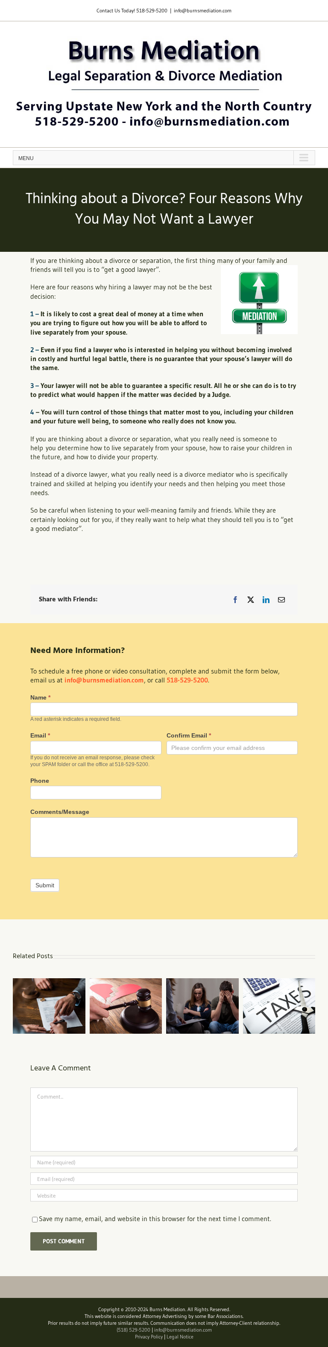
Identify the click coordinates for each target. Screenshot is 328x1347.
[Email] (281, 599)
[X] (250, 599)
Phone (39, 780)
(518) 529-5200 (133, 1330)
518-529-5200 (151, 10)
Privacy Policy (149, 1336)
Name (40, 697)
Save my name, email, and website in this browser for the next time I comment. (155, 1218)
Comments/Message (59, 811)
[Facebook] (235, 599)
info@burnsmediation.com (202, 10)
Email (40, 735)
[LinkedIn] (266, 599)
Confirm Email (189, 735)
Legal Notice (180, 1336)
